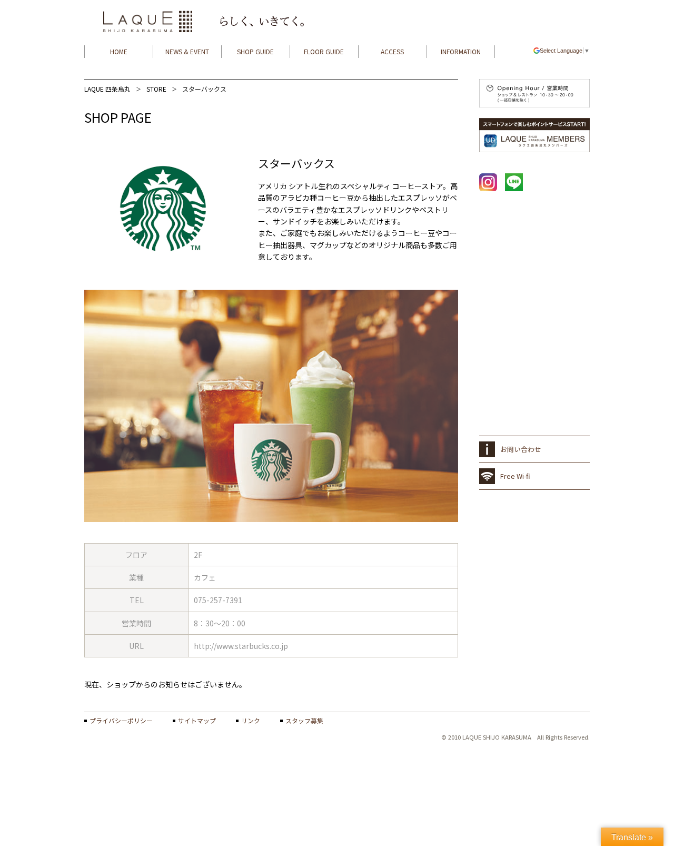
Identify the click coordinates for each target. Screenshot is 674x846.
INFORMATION (461, 51)
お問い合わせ (520, 449)
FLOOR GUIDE (324, 51)
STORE (156, 88)
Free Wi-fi (515, 476)
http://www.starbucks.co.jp (241, 646)
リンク (250, 720)
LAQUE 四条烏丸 (107, 88)
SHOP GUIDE (255, 51)
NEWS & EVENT (187, 51)
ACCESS (392, 51)
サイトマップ (197, 720)
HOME (118, 51)
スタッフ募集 (304, 720)
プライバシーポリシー (121, 720)
